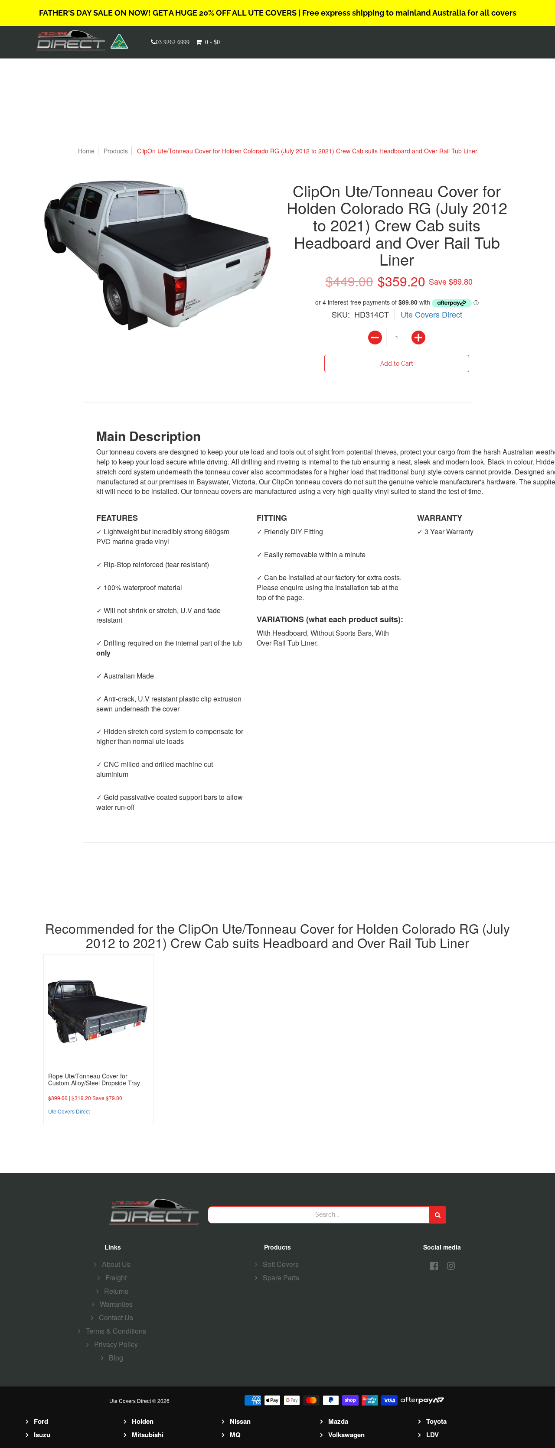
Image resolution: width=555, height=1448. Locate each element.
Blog (116, 1358)
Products (116, 150)
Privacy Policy (116, 1344)
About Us (116, 1264)
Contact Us (116, 1317)
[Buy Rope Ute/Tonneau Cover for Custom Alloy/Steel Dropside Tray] (98, 1009)
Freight (116, 1277)
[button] (216, 42)
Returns (116, 1291)
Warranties (116, 1304)
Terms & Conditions (116, 1331)
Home (86, 150)
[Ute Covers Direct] (73, 41)
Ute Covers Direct (431, 314)
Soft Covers (281, 1264)
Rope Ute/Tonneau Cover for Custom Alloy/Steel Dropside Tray (94, 1079)
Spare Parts (281, 1277)
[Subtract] (375, 337)
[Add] (418, 337)
